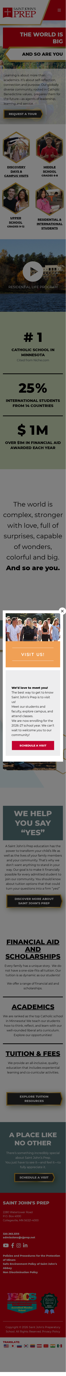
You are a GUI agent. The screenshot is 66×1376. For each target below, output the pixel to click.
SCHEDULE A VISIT (33, 745)
